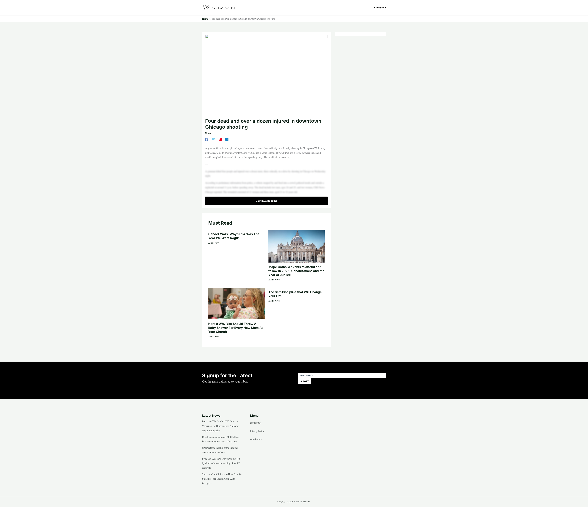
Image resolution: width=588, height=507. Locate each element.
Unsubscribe (256, 439)
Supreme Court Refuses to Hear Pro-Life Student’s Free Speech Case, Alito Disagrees (221, 478)
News (208, 133)
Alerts (210, 242)
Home (205, 18)
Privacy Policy (257, 431)
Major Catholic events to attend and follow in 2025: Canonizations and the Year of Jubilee (296, 271)
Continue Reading (266, 200)
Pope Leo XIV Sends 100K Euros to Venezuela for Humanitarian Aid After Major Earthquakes (220, 426)
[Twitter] (213, 139)
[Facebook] (206, 139)
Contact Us (255, 422)
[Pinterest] (220, 139)
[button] (380, 7)
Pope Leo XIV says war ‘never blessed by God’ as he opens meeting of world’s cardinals (221, 463)
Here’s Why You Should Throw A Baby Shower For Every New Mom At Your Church (235, 328)
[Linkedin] (226, 139)
